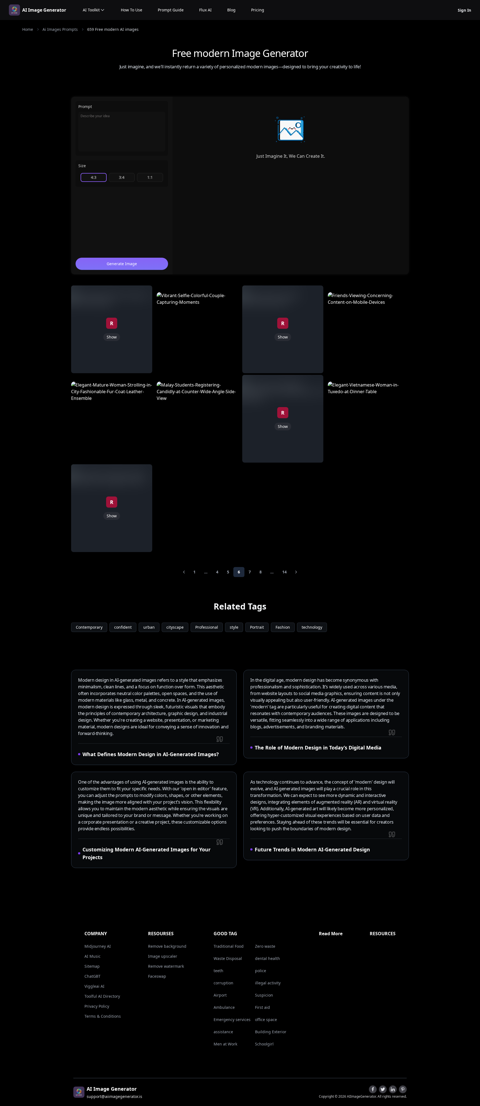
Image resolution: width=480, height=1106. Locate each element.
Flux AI (205, 9)
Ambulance (224, 1007)
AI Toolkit (91, 9)
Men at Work (225, 1044)
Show (112, 337)
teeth (218, 970)
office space (266, 1019)
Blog (231, 9)
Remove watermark (166, 966)
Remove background (167, 946)
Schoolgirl (264, 1044)
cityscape (175, 627)
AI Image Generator (44, 10)
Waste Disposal (228, 958)
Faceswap (157, 976)
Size (82, 165)
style (234, 627)
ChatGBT (92, 976)
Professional (206, 627)
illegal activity (268, 982)
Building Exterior (270, 1031)
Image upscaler (162, 956)
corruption (223, 982)
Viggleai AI (94, 986)
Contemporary (89, 627)
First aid (262, 1007)
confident (123, 627)
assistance (223, 1031)
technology (312, 627)
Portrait (257, 627)
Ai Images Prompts (60, 29)
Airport (220, 995)
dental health (267, 958)
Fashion (283, 627)
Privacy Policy (96, 1006)
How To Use (131, 9)
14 (284, 572)
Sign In (464, 10)
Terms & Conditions (102, 1016)
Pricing (257, 9)
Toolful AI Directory (102, 996)
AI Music (92, 956)
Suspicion (264, 995)
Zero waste (265, 946)
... (206, 572)
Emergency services (232, 1019)
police (260, 970)
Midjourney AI (97, 946)
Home (27, 29)
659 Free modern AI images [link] (113, 29)
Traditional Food (229, 946)
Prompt (85, 106)
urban (149, 627)
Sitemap (92, 966)
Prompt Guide (171, 9)
